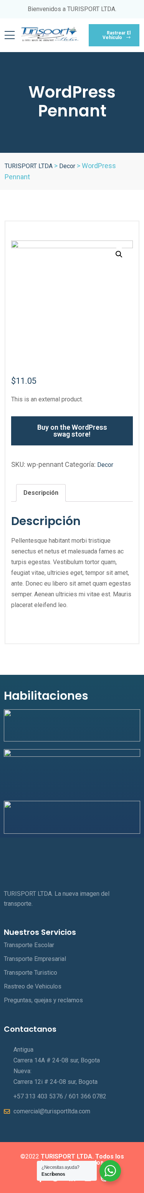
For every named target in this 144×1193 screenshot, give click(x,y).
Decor (105, 464)
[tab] (41, 493)
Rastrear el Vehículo (117, 35)
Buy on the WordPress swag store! (72, 430)
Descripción (40, 492)
